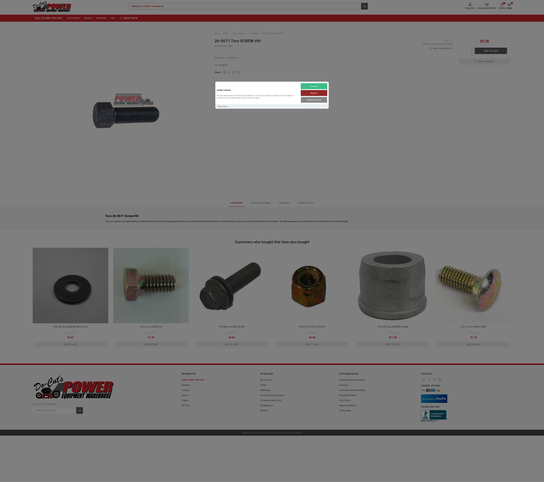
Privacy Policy (222, 106)
